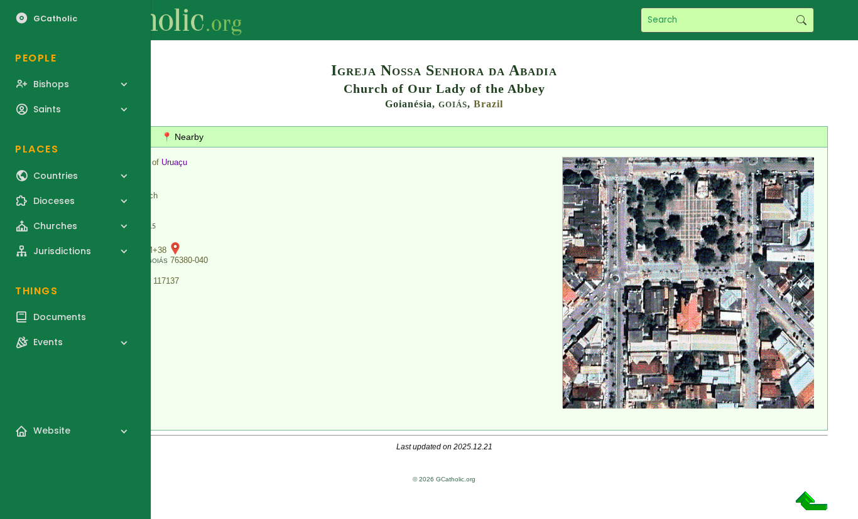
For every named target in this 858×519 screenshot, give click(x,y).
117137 (166, 281)
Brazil (488, 104)
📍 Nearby (182, 137)
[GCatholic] (154, 20)
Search (801, 20)
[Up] (811, 505)
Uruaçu (174, 162)
